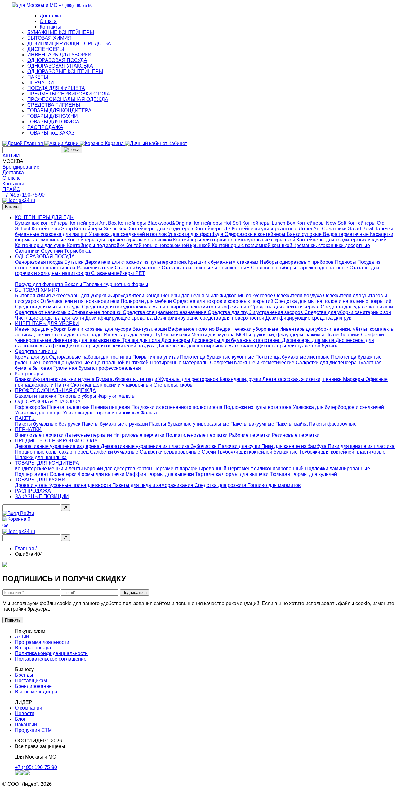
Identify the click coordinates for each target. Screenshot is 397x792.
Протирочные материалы (180, 362)
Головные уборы (77, 396)
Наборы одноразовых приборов (297, 262)
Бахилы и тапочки (36, 396)
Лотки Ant (310, 228)
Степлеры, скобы (174, 384)
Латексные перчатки (89, 435)
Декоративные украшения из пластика (146, 446)
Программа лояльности (42, 642)
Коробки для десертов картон (118, 468)
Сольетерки (64, 474)
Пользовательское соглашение (51, 658)
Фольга (149, 412)
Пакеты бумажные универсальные (189, 424)
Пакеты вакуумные (252, 424)
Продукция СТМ (33, 730)
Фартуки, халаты (116, 396)
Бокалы (74, 284)
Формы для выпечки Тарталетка (184, 474)
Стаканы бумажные (138, 267)
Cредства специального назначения (165, 312)
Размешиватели (96, 267)
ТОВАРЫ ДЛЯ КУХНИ (52, 116)
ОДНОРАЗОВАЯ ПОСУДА (57, 60)
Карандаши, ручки (241, 379)
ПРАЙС (11, 189)
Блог (20, 719)
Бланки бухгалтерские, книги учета (55, 379)
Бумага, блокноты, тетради (127, 379)
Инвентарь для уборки (41, 329)
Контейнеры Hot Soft (218, 223)
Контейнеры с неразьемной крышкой (168, 245)
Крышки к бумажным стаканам (224, 262)
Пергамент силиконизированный (266, 468)
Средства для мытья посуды (48, 306)
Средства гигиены (36, 351)
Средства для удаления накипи (357, 306)
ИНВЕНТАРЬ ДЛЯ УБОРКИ (59, 54)
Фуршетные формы (125, 284)
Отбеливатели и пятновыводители (79, 301)
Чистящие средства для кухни (50, 318)
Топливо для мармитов (274, 485)
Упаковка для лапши (64, 234)
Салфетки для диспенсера (327, 362)
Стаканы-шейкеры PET (118, 273)
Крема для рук (32, 357)
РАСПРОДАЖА (45, 127)
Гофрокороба (31, 407)
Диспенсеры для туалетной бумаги (297, 345)
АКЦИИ (11, 155)
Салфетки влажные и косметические (253, 362)
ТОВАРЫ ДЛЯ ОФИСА (53, 121)
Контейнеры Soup (53, 228)
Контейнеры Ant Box (94, 223)
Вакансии (26, 724)
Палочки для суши (239, 446)
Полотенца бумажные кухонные (217, 357)
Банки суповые (305, 234)
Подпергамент (32, 474)
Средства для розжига (221, 485)
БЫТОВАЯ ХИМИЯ (49, 38)
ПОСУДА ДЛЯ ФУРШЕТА (56, 88)
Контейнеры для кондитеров (160, 228)
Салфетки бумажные (115, 451)
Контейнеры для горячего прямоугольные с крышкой (235, 239)
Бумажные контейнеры (42, 223)
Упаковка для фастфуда (196, 234)
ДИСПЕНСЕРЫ (45, 49)
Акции (22, 636)
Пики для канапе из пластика (361, 446)
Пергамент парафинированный (190, 468)
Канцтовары (29, 373)
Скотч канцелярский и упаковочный (112, 384)
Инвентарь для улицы (130, 334)
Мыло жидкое (221, 295)
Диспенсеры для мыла (309, 340)
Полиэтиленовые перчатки (197, 435)
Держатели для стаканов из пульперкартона (136, 262)
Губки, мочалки (173, 334)
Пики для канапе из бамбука (294, 446)
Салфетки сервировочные (171, 451)
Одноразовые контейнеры (256, 234)
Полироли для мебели (147, 301)
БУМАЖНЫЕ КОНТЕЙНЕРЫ (60, 32)
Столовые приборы (274, 267)
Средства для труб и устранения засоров (256, 312)
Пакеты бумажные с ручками (115, 424)
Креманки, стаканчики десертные (331, 245)
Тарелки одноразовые (323, 267)
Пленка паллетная (69, 407)
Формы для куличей (314, 474)
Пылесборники (343, 334)
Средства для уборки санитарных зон (347, 312)
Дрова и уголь (31, 485)
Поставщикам (31, 680)
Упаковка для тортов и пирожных (102, 412)
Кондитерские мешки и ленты (49, 468)
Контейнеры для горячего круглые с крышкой (120, 239)
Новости (24, 713)
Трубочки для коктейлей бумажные (258, 451)
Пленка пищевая (111, 407)
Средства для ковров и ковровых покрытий (223, 301)
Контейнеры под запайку (96, 245)
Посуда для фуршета (40, 284)
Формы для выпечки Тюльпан (256, 474)
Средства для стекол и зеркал (285, 306)
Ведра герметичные (346, 234)
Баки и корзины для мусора (100, 329)
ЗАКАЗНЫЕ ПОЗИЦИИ (42, 496)
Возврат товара (33, 647)
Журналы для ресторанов (189, 379)
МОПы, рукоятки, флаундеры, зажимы (280, 334)
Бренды (24, 675)
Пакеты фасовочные (333, 424)
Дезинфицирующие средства (119, 318)
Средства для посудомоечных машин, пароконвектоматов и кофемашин (166, 306)
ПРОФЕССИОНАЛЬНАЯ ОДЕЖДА (67, 99)
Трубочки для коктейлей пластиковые (342, 451)
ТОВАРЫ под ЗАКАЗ (51, 132)
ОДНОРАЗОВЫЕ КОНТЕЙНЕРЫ (65, 71)
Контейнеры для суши (41, 245)
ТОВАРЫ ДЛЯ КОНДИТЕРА (59, 110)
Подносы (346, 262)
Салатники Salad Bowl (348, 228)
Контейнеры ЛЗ (213, 228)
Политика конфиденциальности (51, 653)
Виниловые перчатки (40, 435)
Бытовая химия (33, 295)
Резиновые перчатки (295, 435)
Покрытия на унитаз (156, 357)
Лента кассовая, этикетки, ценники (302, 379)
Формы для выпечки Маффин (112, 474)
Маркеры (354, 379)
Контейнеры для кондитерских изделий (341, 239)
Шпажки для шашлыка (41, 457)
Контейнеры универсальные (265, 228)
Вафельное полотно (192, 329)
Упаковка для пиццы (39, 412)
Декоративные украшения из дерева (58, 446)
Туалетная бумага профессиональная (97, 368)
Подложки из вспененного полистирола (177, 407)
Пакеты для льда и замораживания (153, 485)
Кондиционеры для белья (175, 295)
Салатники (28, 251)
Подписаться (134, 592)
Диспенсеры (175, 340)
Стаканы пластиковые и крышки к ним (206, 267)
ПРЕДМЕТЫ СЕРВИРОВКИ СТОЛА (68, 93)
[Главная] (18, 200)
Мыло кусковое (256, 295)
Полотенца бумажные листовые (293, 357)
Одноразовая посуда (39, 262)
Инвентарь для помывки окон (87, 340)
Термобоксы (78, 251)
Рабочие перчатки (250, 435)
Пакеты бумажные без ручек (48, 424)
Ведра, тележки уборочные (247, 329)
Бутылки (74, 262)
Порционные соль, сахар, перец (52, 451)
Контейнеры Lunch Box (269, 223)
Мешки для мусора (213, 334)
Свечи (209, 451)
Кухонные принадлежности (80, 485)
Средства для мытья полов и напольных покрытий (332, 301)
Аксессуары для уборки (80, 295)
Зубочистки (204, 446)
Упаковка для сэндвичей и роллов (128, 234)
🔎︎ (66, 507)
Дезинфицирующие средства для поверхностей (209, 318)
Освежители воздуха (298, 295)
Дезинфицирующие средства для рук (308, 318)
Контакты (50, 26)
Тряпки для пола (141, 340)
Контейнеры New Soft (322, 223)
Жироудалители (126, 295)
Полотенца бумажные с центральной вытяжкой (94, 362)
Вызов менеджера (36, 691)
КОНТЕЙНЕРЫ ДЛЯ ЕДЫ (44, 217)
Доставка (50, 15)
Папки (62, 384)
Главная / (26, 548)
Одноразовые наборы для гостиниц (90, 357)
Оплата (48, 21)
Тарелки (93, 284)
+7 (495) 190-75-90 (23, 194)
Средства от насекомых (43, 312)
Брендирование (20, 167)
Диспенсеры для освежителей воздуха (111, 345)
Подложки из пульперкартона (258, 407)
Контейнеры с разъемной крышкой (252, 245)
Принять (12, 620)
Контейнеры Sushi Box (100, 228)
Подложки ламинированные (337, 468)
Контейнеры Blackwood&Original (156, 223)
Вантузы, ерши (150, 329)
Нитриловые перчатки (139, 435)
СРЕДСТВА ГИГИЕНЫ (53, 105)
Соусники (52, 251)
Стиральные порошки (97, 312)
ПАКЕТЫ (37, 77)
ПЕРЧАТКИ (40, 82)
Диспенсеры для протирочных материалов (207, 345)
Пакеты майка (292, 424)
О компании (28, 707)
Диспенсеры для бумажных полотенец (236, 340)
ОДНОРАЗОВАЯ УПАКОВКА (60, 66)
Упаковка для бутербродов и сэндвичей (338, 407)
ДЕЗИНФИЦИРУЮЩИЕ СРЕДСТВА (69, 43)
